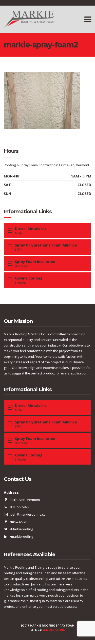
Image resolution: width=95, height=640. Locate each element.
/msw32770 (18, 521)
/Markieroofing (21, 529)
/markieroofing (21, 536)
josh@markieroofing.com (29, 514)
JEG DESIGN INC (54, 630)
